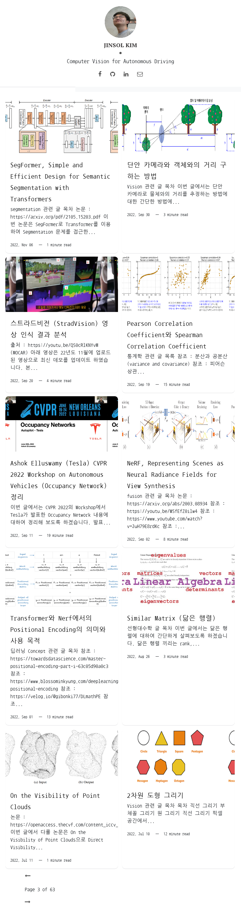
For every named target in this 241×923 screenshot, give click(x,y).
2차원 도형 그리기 (155, 795)
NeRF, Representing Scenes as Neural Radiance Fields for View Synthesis (175, 474)
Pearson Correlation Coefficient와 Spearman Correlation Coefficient (166, 334)
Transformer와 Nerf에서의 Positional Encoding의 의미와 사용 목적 (58, 629)
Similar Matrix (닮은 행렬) (171, 618)
